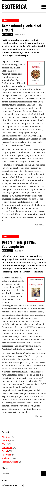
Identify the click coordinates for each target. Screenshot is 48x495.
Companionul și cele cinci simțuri (21, 28)
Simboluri (6, 458)
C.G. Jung (6, 440)
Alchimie (6, 437)
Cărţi (5, 20)
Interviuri (6, 455)
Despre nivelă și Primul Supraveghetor (20, 244)
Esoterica (14, 6)
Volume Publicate (10, 462)
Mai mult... (40, 225)
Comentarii (7, 447)
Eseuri (5, 451)
